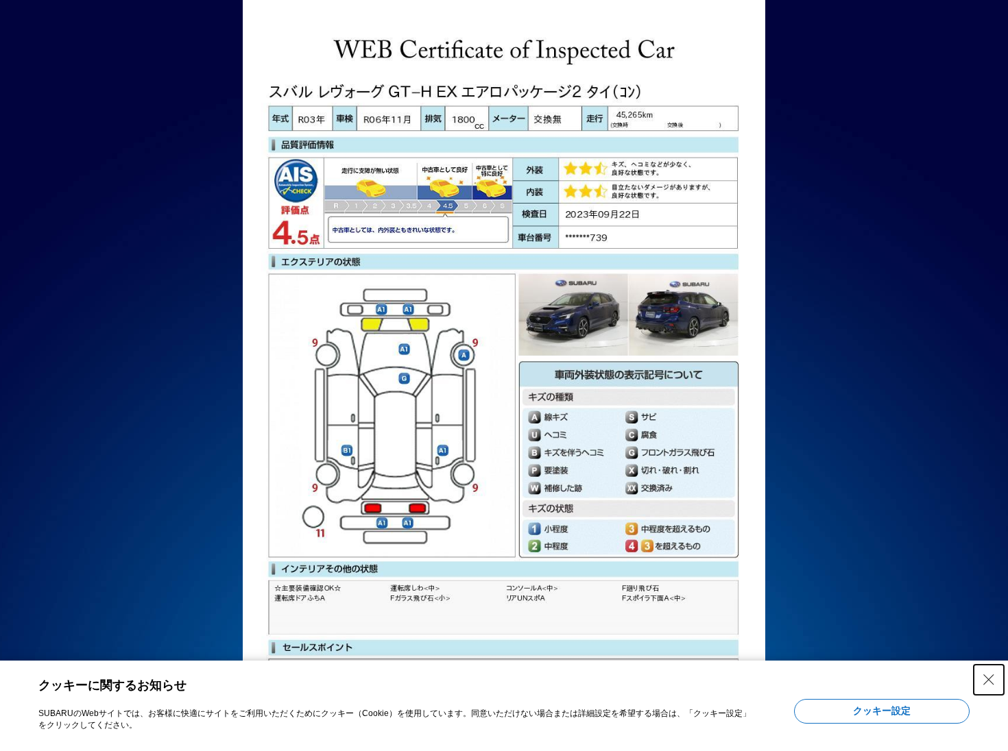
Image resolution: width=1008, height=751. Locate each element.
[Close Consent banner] (989, 680)
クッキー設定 (882, 710)
